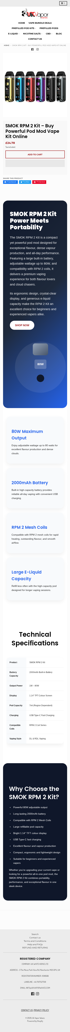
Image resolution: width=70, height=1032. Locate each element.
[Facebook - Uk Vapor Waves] (32, 49)
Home (6, 45)
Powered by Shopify (35, 1021)
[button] (35, 163)
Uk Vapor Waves (38, 1018)
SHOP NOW (22, 325)
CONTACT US (27, 1010)
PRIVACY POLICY (41, 1010)
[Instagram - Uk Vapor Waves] (38, 49)
